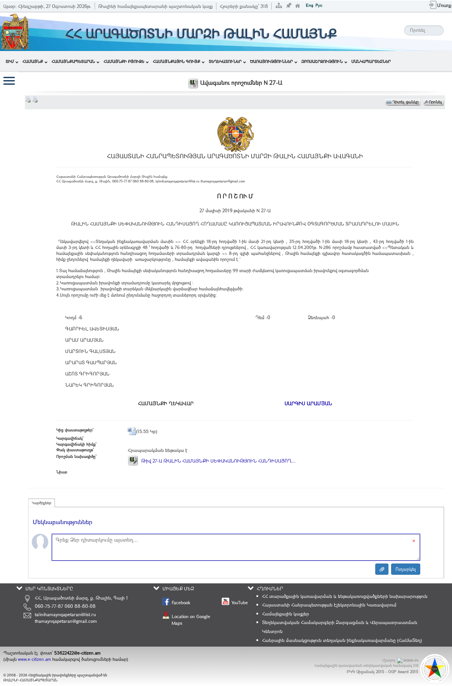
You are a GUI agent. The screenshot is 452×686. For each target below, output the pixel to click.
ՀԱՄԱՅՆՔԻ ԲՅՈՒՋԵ (124, 61)
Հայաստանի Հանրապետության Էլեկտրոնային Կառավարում (329, 605)
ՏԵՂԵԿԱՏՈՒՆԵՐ (225, 61)
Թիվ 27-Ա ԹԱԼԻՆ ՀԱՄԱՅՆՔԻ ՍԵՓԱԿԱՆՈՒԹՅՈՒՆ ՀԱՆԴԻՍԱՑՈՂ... (217, 461)
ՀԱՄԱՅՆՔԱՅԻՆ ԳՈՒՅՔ (176, 61)
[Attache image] (381, 569)
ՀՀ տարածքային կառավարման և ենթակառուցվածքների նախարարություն (345, 596)
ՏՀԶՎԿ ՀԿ (410, 660)
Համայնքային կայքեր (285, 614)
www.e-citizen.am (34, 659)
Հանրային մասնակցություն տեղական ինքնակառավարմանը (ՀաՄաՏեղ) (342, 640)
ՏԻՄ (10, 61)
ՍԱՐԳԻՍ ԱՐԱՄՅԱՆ (308, 403)
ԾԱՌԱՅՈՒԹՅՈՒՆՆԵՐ (271, 61)
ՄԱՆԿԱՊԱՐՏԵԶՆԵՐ (371, 61)
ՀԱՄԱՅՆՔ (33, 61)
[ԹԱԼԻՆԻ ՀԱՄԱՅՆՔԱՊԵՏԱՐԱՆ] (15, 31)
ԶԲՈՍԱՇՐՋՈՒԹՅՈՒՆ (322, 61)
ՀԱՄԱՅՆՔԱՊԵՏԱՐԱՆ (73, 61)
